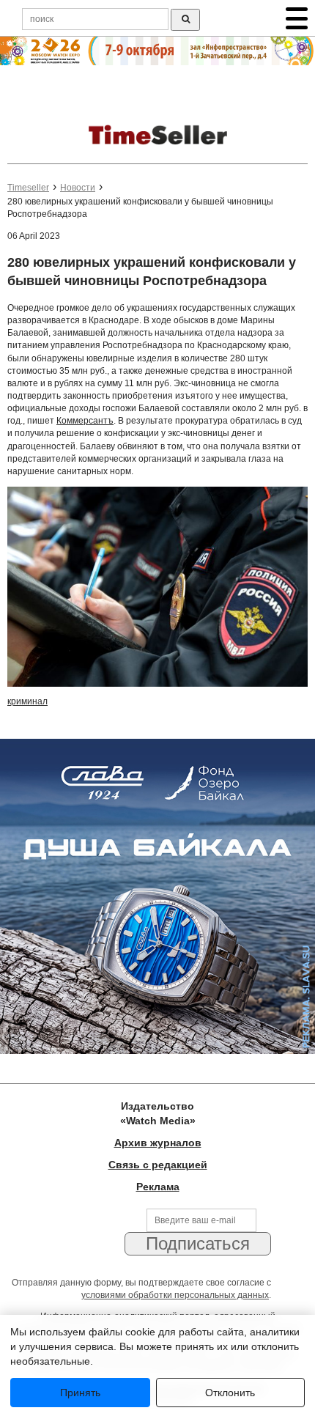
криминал (27, 701)
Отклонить (230, 1392)
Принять (80, 1392)
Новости (77, 187)
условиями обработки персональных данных (175, 1295)
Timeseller (28, 187)
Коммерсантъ (85, 421)
